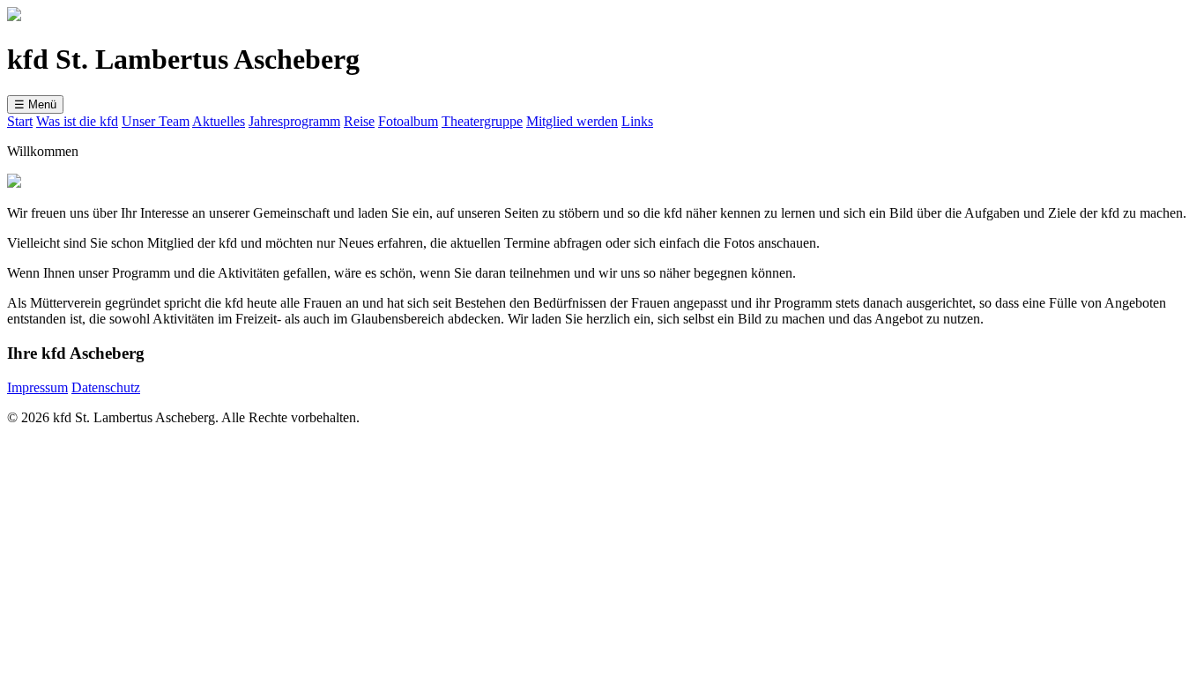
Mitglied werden (572, 121)
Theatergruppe (482, 121)
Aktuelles (218, 121)
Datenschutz (105, 387)
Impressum (37, 387)
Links (637, 121)
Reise (359, 121)
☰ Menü (35, 104)
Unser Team (156, 121)
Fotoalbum (408, 121)
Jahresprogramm (294, 121)
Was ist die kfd (77, 121)
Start (20, 121)
